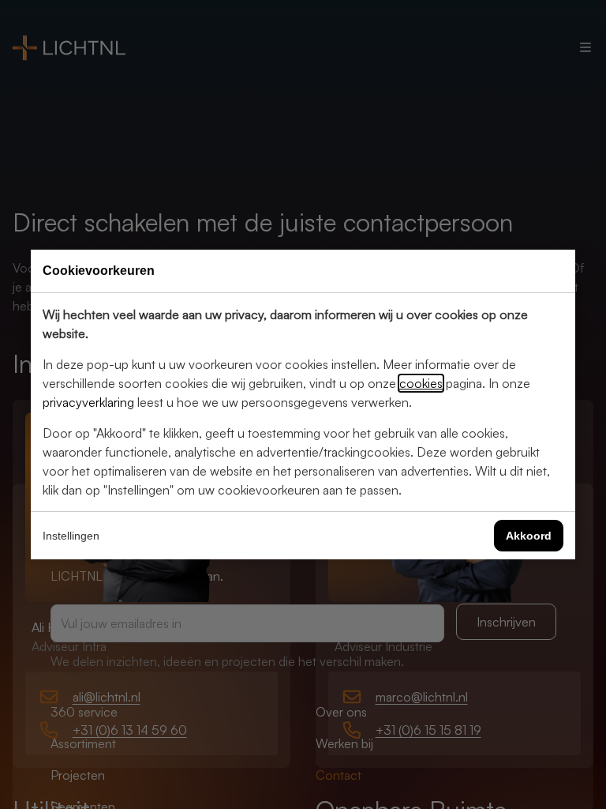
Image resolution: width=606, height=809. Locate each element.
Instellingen (71, 535)
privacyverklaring (88, 402)
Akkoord (529, 535)
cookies (421, 383)
